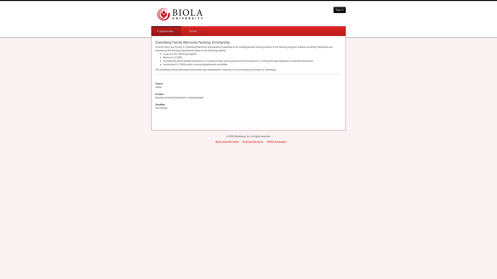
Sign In (340, 10)
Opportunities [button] (166, 31)
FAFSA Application (276, 141)
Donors (193, 31)
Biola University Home (227, 141)
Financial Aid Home (252, 141)
